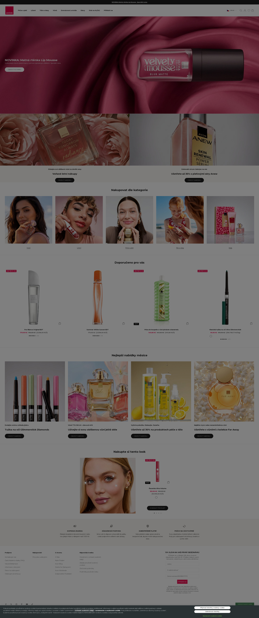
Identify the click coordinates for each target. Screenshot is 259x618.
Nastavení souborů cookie (212, 616)
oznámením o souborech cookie (107, 610)
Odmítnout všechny (212, 611)
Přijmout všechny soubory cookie (212, 607)
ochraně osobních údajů (84, 610)
